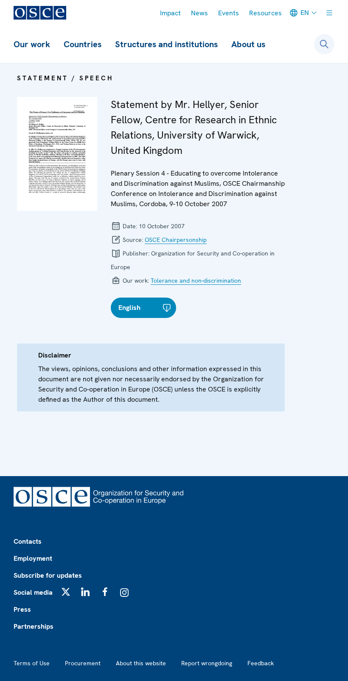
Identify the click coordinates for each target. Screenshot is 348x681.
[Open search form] (324, 44)
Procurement (83, 663)
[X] (65, 591)
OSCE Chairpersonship (176, 240)
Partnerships (33, 626)
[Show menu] (329, 12)
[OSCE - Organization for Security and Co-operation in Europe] (40, 13)
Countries (82, 44)
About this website (141, 663)
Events (228, 13)
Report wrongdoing (206, 663)
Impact (170, 13)
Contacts (28, 541)
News (199, 13)
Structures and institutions (166, 44)
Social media (33, 592)
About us (248, 44)
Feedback (260, 663)
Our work (32, 44)
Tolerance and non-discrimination (196, 280)
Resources (265, 13)
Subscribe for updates (48, 575)
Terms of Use (32, 663)
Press (22, 609)
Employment (33, 558)
